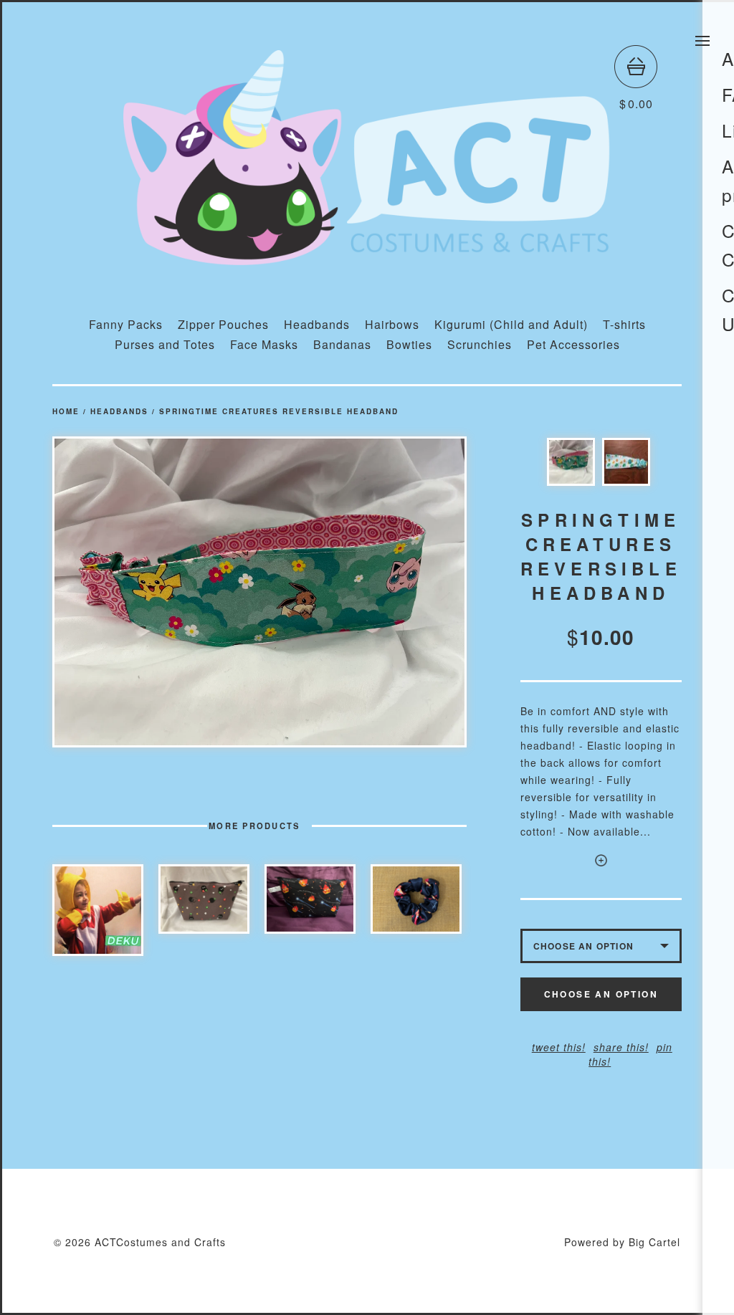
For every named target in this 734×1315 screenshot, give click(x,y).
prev (155, 592)
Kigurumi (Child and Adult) (511, 324)
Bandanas (342, 344)
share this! (621, 1047)
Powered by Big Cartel (622, 1242)
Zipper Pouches (223, 324)
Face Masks (264, 344)
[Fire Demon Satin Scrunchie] (416, 899)
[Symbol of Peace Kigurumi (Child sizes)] (97, 910)
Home (66, 411)
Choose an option (601, 994)
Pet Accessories (573, 344)
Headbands (317, 324)
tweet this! (559, 1047)
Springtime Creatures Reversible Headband (279, 411)
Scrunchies (479, 344)
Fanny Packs (126, 324)
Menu (702, 41)
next (363, 592)
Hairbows (392, 324)
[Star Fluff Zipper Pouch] (203, 899)
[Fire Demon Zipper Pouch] (310, 899)
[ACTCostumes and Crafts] (367, 258)
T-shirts (624, 324)
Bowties (409, 344)
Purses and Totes (165, 344)
